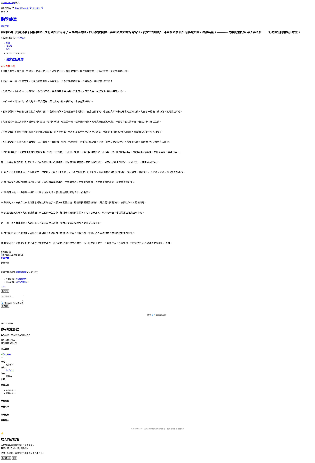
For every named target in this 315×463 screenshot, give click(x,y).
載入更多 (5, 291)
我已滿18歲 (6, 458)
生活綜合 (21, 38)
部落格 (9, 46)
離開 (14, 458)
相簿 (8, 43)
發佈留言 (5, 306)
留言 (24, 272)
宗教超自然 (21, 279)
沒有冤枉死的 (15, 59)
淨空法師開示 (22, 282)
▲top (3, 286)
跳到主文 (5, 26)
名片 (8, 49)
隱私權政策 (171, 429)
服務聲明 (181, 429)
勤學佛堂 (9, 19)
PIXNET (139, 429)
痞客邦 (19, 272)
